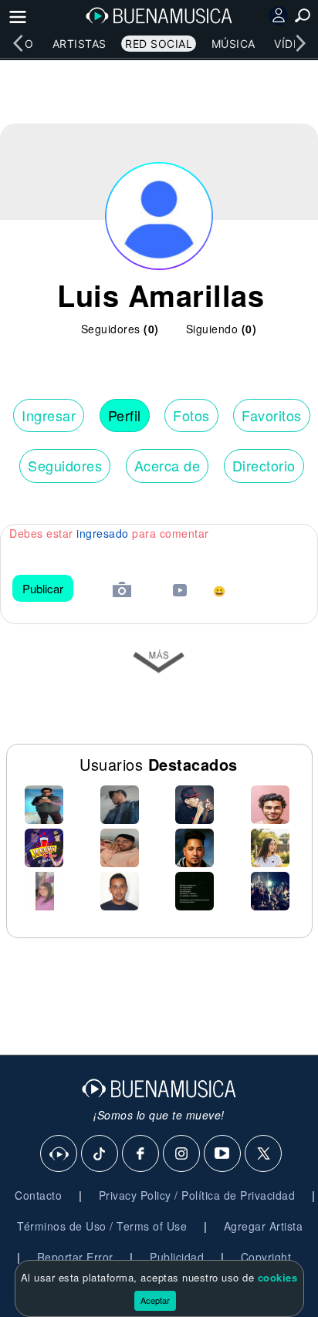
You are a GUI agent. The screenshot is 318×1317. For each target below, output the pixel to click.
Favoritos (272, 415)
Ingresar (49, 415)
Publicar (42, 588)
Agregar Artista (263, 1226)
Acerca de (167, 465)
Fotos (191, 415)
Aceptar (155, 1300)
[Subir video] (180, 592)
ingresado (102, 533)
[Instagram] (182, 1154)
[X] (263, 1154)
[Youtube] (223, 1154)
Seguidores (65, 465)
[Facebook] (141, 1154)
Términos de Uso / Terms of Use (102, 1226)
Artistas (79, 43)
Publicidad (177, 1257)
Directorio (264, 465)
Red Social (158, 43)
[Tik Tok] (100, 1154)
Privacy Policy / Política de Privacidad (197, 1195)
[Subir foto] (122, 591)
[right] (300, 43)
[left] (17, 43)
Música (233, 43)
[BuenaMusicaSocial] (59, 1154)
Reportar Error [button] (75, 1257)
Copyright (266, 1257)
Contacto (38, 1195)
